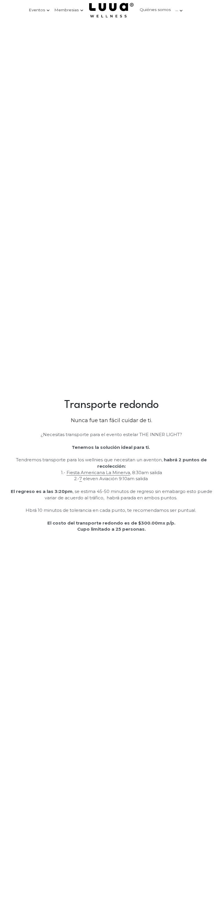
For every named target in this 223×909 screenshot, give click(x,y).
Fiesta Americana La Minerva (98, 472)
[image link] (111, 9)
